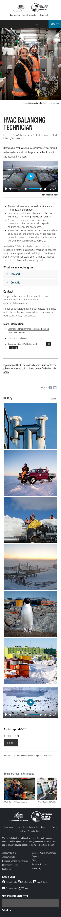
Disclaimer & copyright (40, 864)
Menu (53, 23)
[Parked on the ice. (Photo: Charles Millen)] (30, 473)
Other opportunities (10, 864)
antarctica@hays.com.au (15, 303)
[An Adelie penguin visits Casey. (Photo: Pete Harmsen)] (30, 614)
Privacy (34, 860)
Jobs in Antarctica (19, 134)
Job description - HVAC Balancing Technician (26, 344)
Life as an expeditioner (17, 338)
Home (5, 134)
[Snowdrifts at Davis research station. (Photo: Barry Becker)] (30, 661)
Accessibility (36, 868)
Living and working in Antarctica (15, 860)
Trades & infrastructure (40, 134)
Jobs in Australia (8, 856)
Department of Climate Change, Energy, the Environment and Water (30, 827)
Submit (5, 910)
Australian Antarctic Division (30, 831)
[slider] (13, 188)
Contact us (6, 868)
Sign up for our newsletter (15, 896)
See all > (54, 398)
